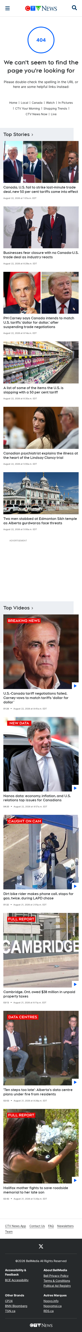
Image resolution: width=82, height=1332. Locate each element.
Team (9, 1231)
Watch (50, 102)
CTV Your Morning (27, 108)
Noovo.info (51, 1301)
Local (24, 102)
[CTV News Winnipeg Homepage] (41, 8)
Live (54, 114)
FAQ (51, 1226)
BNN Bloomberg (16, 1306)
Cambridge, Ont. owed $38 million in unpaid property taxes (39, 994)
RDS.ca (49, 1311)
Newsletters (65, 1226)
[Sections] (7, 8)
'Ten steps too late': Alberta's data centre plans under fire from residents (38, 1092)
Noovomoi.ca (53, 1306)
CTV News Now (36, 114)
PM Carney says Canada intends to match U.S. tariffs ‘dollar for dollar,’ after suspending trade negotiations (38, 322)
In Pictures (65, 102)
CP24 (9, 1301)
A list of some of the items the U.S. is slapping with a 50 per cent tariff (33, 390)
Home (13, 102)
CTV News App (15, 1226)
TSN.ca (10, 1311)
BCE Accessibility (17, 1280)
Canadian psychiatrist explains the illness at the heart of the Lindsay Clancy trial (40, 455)
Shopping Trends (55, 108)
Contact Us (37, 1226)
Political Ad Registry (57, 1285)
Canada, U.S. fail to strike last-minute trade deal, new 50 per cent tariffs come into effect (40, 189)
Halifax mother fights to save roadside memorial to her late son (35, 1190)
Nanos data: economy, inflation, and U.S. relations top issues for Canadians (37, 798)
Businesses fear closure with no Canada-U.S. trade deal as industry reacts (41, 255)
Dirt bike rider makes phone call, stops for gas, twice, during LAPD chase (38, 896)
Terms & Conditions (57, 1280)
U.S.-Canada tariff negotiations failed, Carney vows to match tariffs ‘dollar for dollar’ (36, 698)
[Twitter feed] (41, 1246)
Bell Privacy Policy (56, 1275)
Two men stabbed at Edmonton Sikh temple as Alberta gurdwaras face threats (40, 521)
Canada (37, 102)
